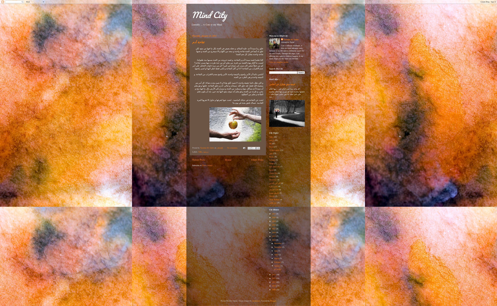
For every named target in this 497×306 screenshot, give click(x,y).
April (276, 254)
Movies (272, 196)
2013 (274, 274)
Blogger (273, 301)
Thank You (273, 173)
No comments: (232, 148)
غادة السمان (273, 189)
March (277, 258)
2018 (274, 225)
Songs (271, 163)
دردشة (205, 152)
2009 (274, 289)
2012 (274, 278)
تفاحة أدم (198, 42)
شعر (271, 153)
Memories (273, 179)
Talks (200, 152)
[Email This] (249, 148)
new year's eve (274, 166)
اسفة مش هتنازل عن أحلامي (282, 84)
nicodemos (256, 301)
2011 (274, 282)
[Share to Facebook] (256, 148)
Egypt (271, 170)
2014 (274, 240)
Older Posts (257, 159)
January (277, 266)
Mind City (209, 15)
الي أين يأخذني (274, 183)
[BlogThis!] (251, 148)
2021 (274, 213)
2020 (274, 217)
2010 (274, 286)
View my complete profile (278, 62)
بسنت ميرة (273, 186)
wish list (272, 176)
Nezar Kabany (274, 199)
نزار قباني (273, 202)
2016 (274, 232)
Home (228, 159)
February (277, 262)
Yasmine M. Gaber (291, 39)
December (278, 243)
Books (271, 156)
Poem (271, 147)
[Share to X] (254, 148)
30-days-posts (274, 150)
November (278, 247)
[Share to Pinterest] (258, 148)
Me (270, 143)
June (276, 251)
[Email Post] (244, 148)
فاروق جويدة (274, 193)
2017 (274, 228)
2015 (274, 236)
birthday (272, 160)
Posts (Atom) (207, 165)
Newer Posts (198, 159)
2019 (274, 221)
